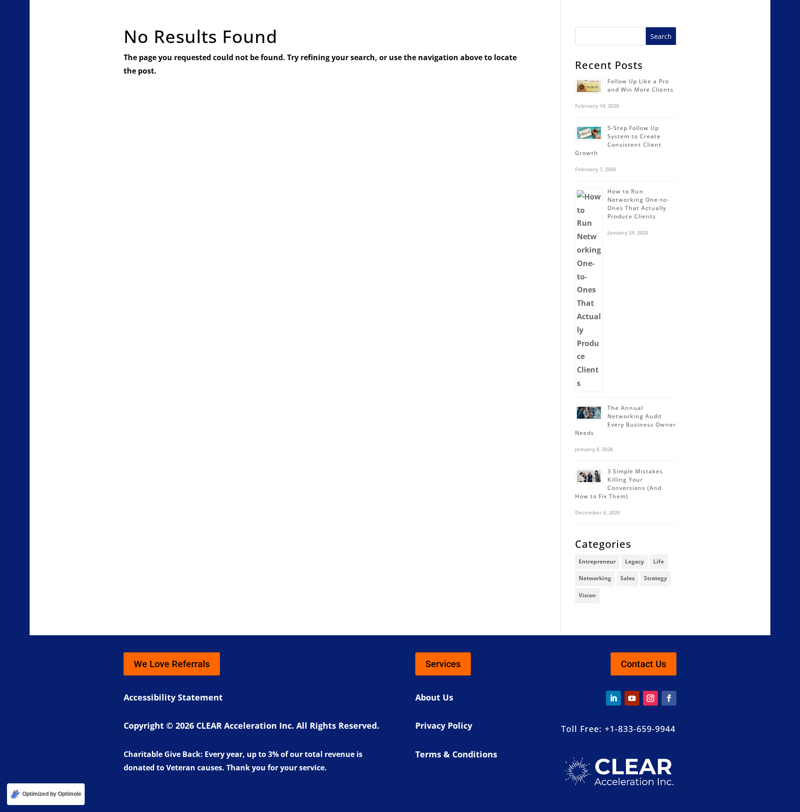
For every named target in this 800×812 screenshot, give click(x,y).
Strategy (655, 578)
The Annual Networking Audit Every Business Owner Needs (625, 420)
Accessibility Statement (173, 697)
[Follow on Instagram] (650, 698)
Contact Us (643, 663)
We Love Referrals (172, 663)
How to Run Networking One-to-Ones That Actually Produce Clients (638, 203)
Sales (627, 578)
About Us (434, 697)
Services (443, 663)
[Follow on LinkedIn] (613, 698)
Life (658, 561)
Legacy (634, 561)
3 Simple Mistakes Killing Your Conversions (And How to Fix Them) (619, 483)
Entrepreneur (597, 561)
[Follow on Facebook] (669, 698)
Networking (595, 578)
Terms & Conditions (456, 754)
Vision (587, 595)
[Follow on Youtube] (632, 698)
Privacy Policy (443, 725)
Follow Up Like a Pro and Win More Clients (640, 85)
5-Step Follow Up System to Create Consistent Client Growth (618, 140)
